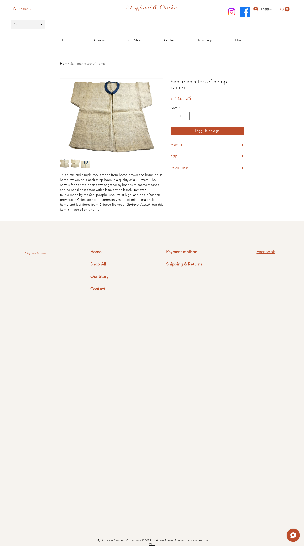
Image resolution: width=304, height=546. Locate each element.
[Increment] (186, 116)
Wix (152, 544)
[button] (285, 9)
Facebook (265, 251)
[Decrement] (174, 116)
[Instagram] (231, 12)
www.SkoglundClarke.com (124, 540)
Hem (63, 63)
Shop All (98, 263)
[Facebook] (245, 12)
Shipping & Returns (184, 263)
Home (96, 251)
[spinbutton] (180, 116)
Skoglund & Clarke (152, 7)
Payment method (181, 251)
